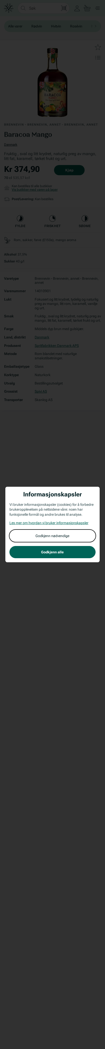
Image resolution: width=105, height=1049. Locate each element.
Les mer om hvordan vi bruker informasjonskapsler (48, 523)
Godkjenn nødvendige (52, 536)
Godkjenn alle (52, 552)
